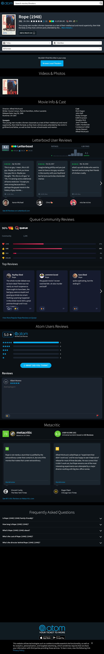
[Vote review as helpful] (7, 415)
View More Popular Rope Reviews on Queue (19, 317)
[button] (26, 43)
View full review (10, 482)
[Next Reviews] (101, 183)
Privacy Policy (18, 650)
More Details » (67, 27)
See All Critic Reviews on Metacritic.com (18, 498)
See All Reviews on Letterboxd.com (16, 210)
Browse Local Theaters (52, 63)
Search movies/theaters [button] (25, 3)
